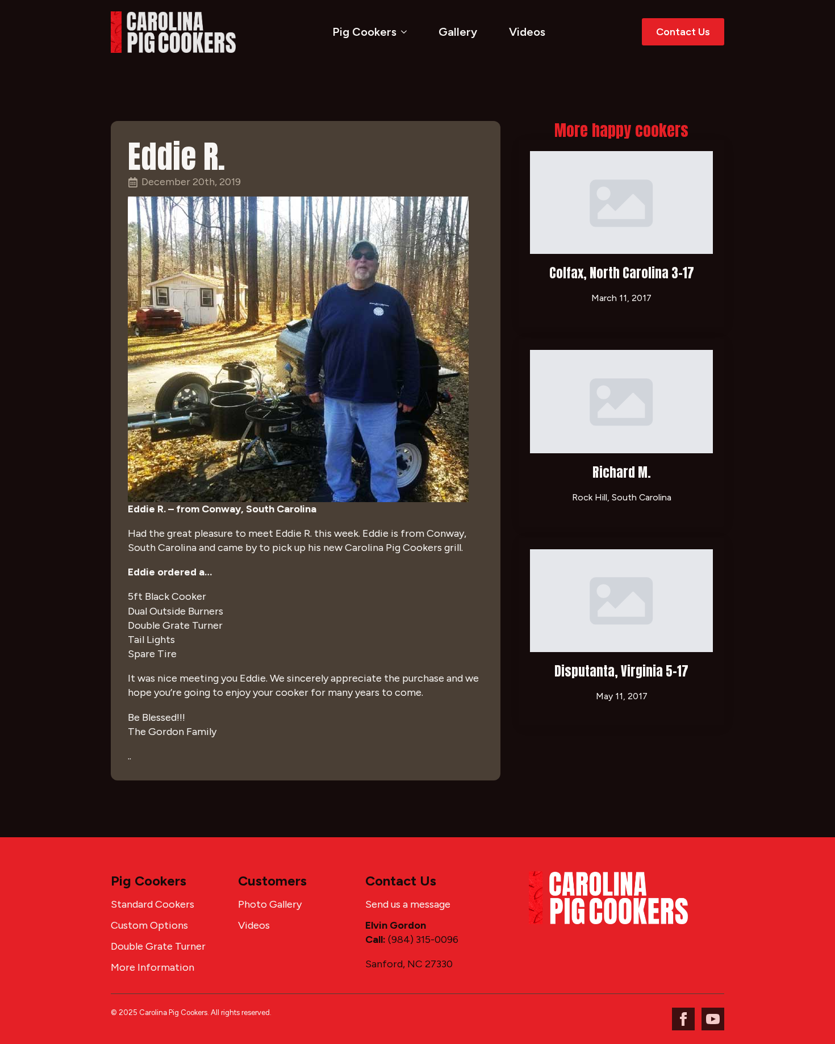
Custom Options (149, 925)
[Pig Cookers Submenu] (406, 32)
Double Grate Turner (158, 946)
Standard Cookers (152, 904)
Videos (527, 32)
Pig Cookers (364, 32)
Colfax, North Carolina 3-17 (621, 273)
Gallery (458, 32)
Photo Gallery (270, 904)
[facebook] (683, 1019)
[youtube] (713, 1019)
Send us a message (407, 904)
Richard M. (621, 472)
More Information (152, 967)
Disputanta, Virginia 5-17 (621, 671)
